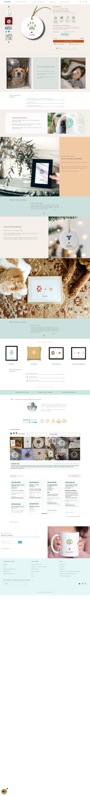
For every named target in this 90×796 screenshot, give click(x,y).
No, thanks (45, 422)
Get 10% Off (45, 418)
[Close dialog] (63, 383)
